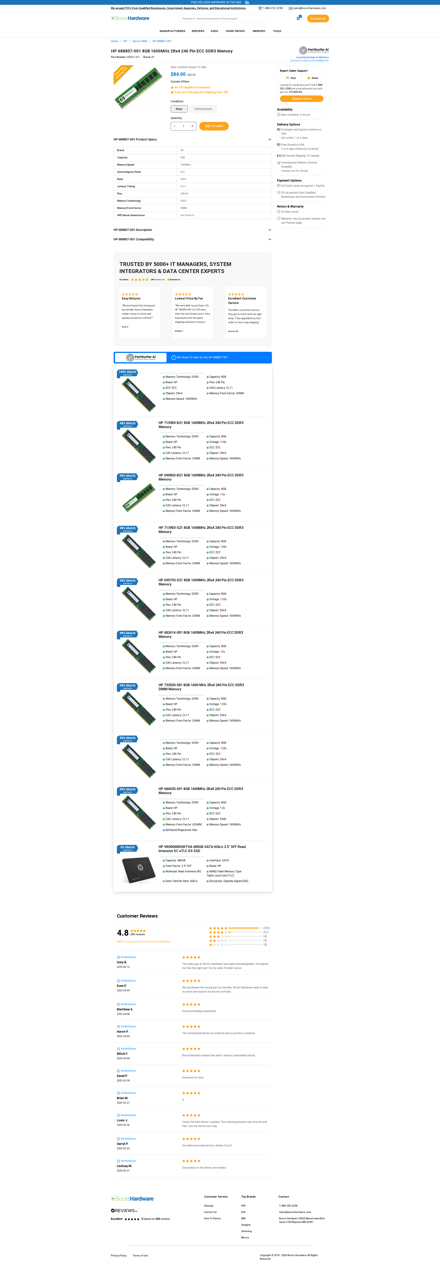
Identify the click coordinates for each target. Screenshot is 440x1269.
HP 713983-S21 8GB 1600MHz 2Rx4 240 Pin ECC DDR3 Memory (201, 530)
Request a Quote (301, 98)
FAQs (277, 31)
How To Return (212, 1218)
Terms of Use (140, 1255)
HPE (243, 1205)
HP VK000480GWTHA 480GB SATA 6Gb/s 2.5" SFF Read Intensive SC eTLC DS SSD (202, 849)
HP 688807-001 (162, 41)
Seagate (246, 1224)
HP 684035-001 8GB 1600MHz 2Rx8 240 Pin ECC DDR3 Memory (201, 791)
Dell (243, 1212)
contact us (318, 18)
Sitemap (208, 1205)
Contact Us (210, 1212)
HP (125, 41)
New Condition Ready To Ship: (189, 67)
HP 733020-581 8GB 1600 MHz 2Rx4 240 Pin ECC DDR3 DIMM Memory (201, 687)
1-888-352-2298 (273, 8)
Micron (245, 1237)
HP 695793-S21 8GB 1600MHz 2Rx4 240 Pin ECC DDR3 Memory (201, 582)
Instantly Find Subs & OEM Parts (312, 57)
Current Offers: (180, 81)
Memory (259, 31)
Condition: (177, 101)
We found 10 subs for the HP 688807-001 (309, 60)
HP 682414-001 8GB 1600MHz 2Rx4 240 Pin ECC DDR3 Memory (201, 634)
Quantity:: (177, 118)
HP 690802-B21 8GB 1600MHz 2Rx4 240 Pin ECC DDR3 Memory (201, 477)
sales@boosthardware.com (309, 8)
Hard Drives (235, 31)
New (179, 109)
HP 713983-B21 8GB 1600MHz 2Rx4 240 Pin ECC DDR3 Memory (201, 425)
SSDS (214, 31)
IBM (243, 1218)
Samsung (246, 1231)
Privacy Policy (118, 1255)
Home (114, 41)
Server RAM (140, 41)
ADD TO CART (214, 126)
